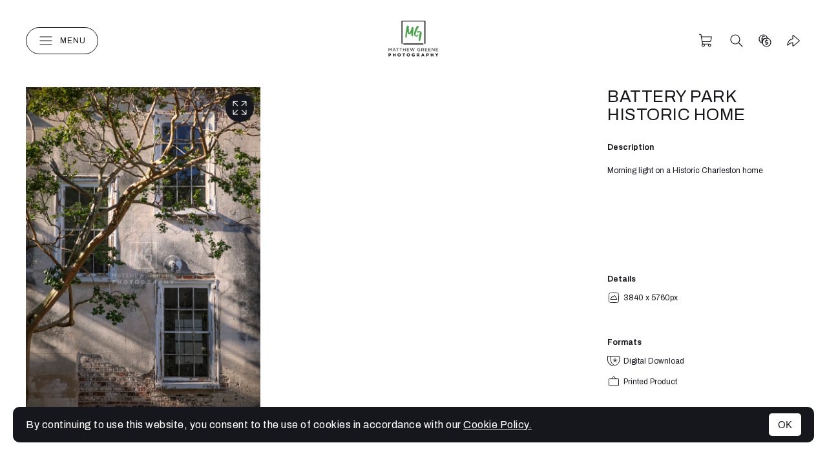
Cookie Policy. (497, 424)
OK (785, 424)
